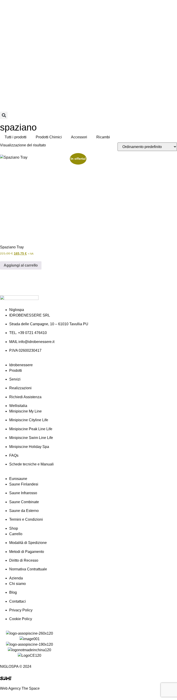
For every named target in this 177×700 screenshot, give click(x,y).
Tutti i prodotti (16, 137)
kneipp (5, 14)
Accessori (79, 137)
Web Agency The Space (20, 688)
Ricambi (103, 137)
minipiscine (126, 8)
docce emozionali (41, 8)
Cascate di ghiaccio (38, 14)
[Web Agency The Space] (6, 678)
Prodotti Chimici (49, 137)
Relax (17, 14)
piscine (62, 8)
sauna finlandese (102, 8)
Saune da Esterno (151, 8)
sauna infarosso (13, 8)
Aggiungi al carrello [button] (21, 265)
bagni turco (78, 8)
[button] (4, 115)
